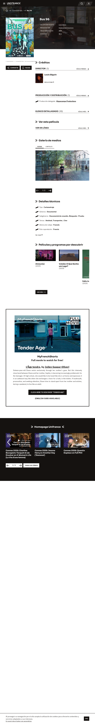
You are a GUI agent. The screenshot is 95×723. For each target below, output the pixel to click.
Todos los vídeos (31, 465)
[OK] (86, 718)
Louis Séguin (62, 25)
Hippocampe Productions (66, 28)
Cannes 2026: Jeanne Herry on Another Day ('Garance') (45, 452)
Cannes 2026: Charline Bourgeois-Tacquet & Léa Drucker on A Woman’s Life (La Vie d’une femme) (18, 454)
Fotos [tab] (39, 146)
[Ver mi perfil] (88, 4)
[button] (85, 156)
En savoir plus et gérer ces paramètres (19, 721)
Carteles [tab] (49, 146)
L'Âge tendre (33, 366)
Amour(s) (40, 264)
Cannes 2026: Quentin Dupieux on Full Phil (74, 451)
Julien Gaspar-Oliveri (57, 366)
